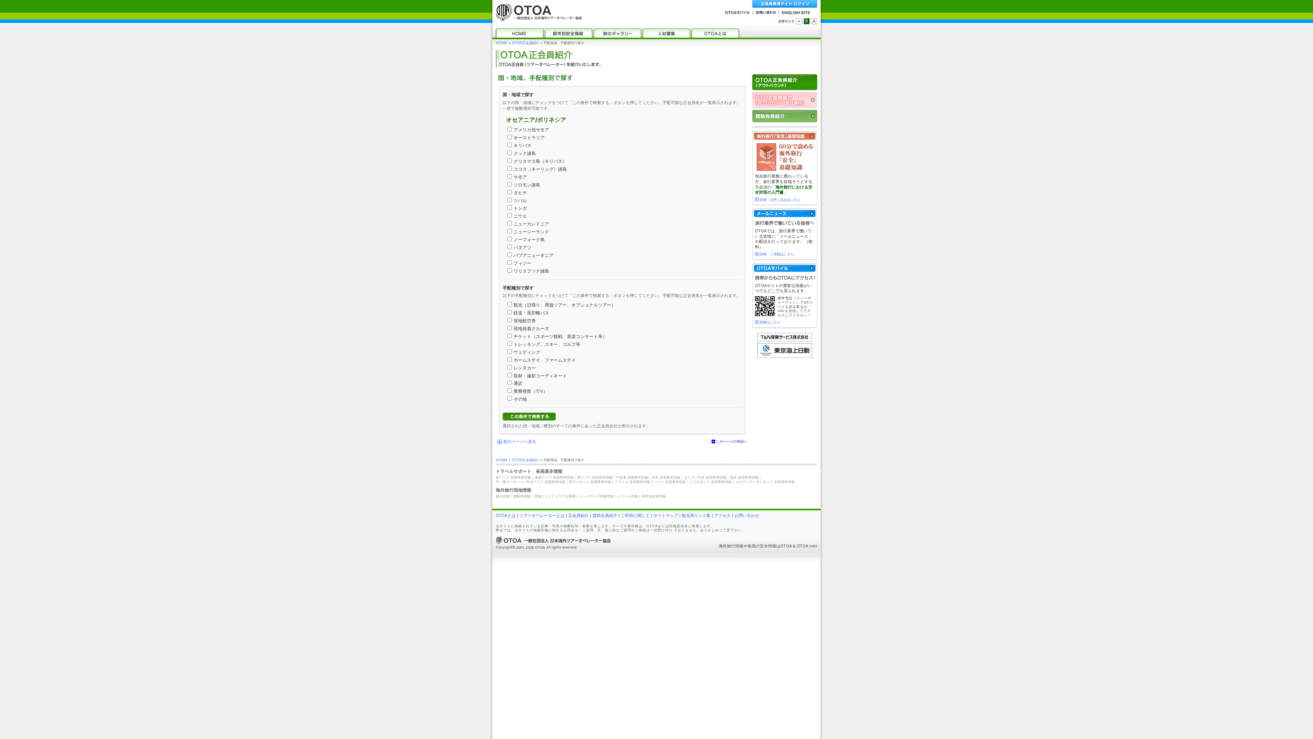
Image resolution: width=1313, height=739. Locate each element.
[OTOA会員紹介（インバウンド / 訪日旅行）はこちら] (784, 100)
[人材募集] (666, 33)
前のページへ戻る (519, 441)
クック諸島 (525, 153)
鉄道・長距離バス (531, 312)
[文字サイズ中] (807, 21)
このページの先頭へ (731, 441)
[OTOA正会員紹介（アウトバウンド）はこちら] (784, 82)
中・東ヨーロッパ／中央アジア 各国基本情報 (530, 482)
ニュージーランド (531, 231)
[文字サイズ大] (814, 21)
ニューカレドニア (531, 223)
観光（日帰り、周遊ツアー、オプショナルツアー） (565, 305)
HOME (502, 43)
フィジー (522, 263)
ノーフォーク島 (529, 239)
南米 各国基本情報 (744, 477)
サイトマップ (665, 515)
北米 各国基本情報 (666, 477)
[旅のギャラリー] (617, 33)
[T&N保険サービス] (784, 339)
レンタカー (525, 368)
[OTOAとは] (715, 33)
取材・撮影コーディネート (540, 375)
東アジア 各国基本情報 (513, 477)
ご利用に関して (635, 515)
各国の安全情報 (761, 545)
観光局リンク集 (696, 515)
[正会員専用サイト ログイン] (784, 4)
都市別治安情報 (654, 496)
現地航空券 (525, 320)
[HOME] (520, 33)
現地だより (542, 496)
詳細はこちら (770, 322)
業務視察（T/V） (530, 391)
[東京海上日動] (784, 356)
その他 (520, 399)
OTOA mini (807, 545)
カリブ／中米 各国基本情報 (705, 477)
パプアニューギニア (534, 255)
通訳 (518, 383)
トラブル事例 (565, 496)
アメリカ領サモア (531, 129)
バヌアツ (522, 247)
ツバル (520, 200)
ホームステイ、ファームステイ (545, 360)
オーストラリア (529, 137)
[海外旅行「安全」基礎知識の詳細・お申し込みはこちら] (784, 136)
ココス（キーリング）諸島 (540, 169)
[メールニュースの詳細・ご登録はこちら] (784, 213)
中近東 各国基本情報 (632, 477)
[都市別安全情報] (569, 33)
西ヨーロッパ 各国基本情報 (590, 482)
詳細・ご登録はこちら (777, 254)
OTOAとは (506, 515)
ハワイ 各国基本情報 (670, 482)
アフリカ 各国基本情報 (632, 482)
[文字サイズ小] (799, 21)
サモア (520, 177)
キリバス (522, 145)
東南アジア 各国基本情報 (554, 477)
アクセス (722, 515)
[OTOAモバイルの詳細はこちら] (784, 268)
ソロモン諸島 (527, 184)
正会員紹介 (578, 515)
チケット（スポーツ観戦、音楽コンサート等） (560, 336)
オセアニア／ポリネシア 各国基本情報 (765, 482)
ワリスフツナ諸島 (531, 271)
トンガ (520, 208)
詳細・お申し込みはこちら (780, 199)
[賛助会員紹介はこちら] (784, 116)
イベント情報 (628, 496)
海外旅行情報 (731, 545)
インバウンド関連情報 (596, 496)
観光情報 (502, 496)
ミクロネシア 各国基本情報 (710, 482)
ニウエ (520, 216)
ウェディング (527, 352)
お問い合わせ (746, 515)
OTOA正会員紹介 (525, 43)
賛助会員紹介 (605, 515)
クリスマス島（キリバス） (540, 161)
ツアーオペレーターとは (542, 515)
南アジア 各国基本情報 (594, 477)
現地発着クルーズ (531, 328)
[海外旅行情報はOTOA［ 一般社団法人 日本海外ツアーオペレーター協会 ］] (537, 17)
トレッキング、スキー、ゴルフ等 (547, 344)
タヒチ (520, 192)
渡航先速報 (521, 496)
